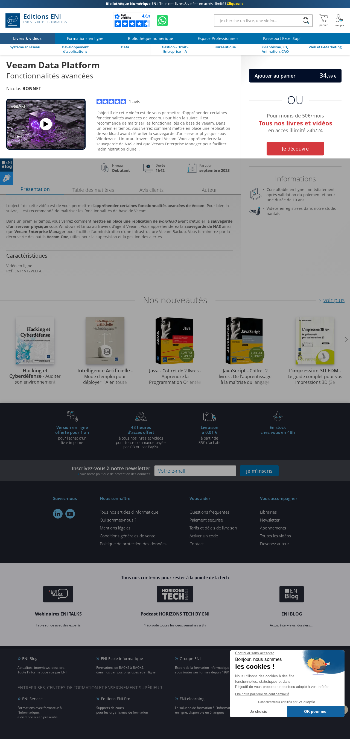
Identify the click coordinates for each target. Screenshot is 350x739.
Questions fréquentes (209, 512)
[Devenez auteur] (6, 178)
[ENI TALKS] (58, 595)
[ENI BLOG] (6, 165)
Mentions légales (115, 528)
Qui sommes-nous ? (118, 520)
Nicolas (23, 89)
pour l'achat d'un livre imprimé (72, 435)
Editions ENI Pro (115, 698)
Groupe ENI (190, 658)
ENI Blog (29, 658)
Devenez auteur (274, 543)
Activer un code (203, 535)
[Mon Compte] (340, 20)
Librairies (268, 512)
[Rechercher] (306, 20)
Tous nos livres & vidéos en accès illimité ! (175, 4)
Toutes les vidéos (275, 535)
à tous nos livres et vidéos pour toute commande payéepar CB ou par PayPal (141, 437)
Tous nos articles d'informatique (129, 512)
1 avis (134, 102)
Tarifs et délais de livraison (213, 528)
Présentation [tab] (35, 189)
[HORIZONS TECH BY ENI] (175, 595)
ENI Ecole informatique (122, 658)
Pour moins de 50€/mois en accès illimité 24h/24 (295, 122)
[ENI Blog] (291, 595)
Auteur (209, 190)
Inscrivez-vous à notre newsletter (111, 470)
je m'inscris (259, 470)
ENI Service (32, 698)
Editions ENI (45, 18)
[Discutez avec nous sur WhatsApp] (162, 20)
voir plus (334, 300)
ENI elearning (192, 698)
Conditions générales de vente (127, 535)
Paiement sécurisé (206, 520)
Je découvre (295, 148)
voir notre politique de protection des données (115, 474)
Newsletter (270, 520)
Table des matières (93, 190)
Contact (196, 543)
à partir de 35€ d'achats (209, 435)
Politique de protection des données (133, 543)
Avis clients (151, 190)
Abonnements (273, 528)
